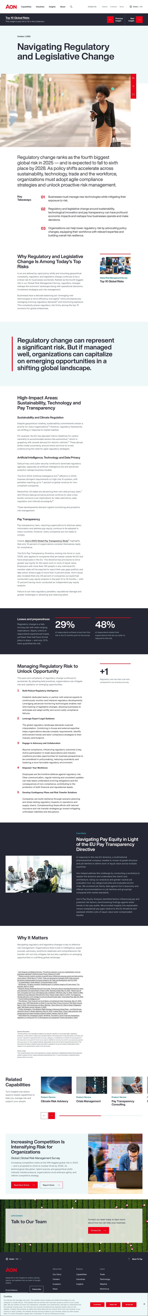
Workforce (104, 1288)
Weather (103, 1284)
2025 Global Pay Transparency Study (30, 1015)
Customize (97, 1304)
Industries (40, 6)
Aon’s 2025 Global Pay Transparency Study (46, 540)
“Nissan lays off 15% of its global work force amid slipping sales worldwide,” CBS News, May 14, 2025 (49, 992)
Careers (105, 6)
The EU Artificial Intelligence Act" (29, 999)
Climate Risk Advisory (54, 1101)
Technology (105, 1279)
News (122, 6)
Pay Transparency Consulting (123, 1103)
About (62, 6)
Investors (113, 6)
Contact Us (92, 6)
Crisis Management (88, 1101)
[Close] (144, 1304)
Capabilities (26, 6)
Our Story (57, 1274)
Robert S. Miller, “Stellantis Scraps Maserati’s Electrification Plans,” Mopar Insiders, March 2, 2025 (50, 994)
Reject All (113, 1304)
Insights (52, 6)
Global (137, 6)
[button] (24, 1185)
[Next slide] (51, 1115)
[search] (71, 7)
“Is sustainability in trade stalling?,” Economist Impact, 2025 (37, 982)
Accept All (129, 1304)
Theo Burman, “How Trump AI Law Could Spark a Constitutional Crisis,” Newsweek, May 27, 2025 (49, 1001)
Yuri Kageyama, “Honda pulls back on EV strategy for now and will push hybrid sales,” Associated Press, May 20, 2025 (50, 996)
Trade (102, 1274)
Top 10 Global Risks (17, 17)
